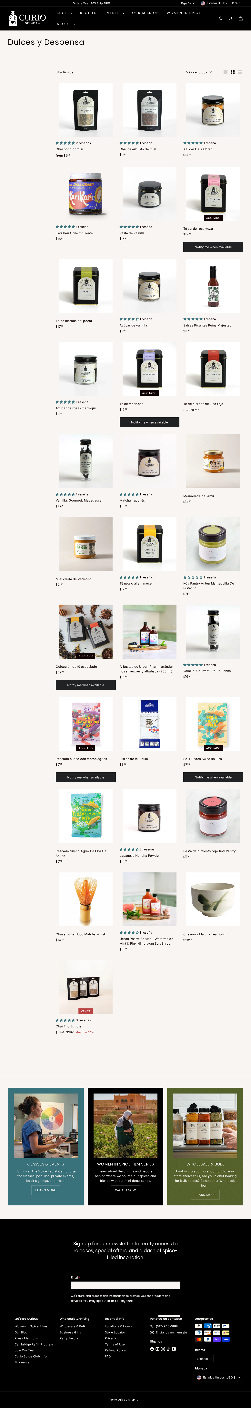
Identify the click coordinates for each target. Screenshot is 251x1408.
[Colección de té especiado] (85, 647)
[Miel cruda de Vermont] (85, 552)
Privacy (110, 1338)
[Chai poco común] (85, 121)
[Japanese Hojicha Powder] (149, 826)
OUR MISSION (145, 13)
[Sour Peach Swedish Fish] (213, 739)
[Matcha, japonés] (149, 471)
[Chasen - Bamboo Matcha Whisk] (85, 908)
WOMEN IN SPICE (184, 13)
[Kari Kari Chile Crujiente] (85, 204)
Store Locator (115, 1332)
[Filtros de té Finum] (149, 732)
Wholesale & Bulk (73, 1326)
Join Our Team (25, 1350)
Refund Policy (115, 1350)
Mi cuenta (22, 1362)
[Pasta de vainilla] (149, 204)
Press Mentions (26, 1338)
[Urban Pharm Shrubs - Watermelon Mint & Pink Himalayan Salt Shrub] (149, 912)
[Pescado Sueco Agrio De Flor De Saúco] (85, 826)
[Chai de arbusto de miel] (149, 120)
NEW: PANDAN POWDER (92, 3)
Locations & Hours (118, 1326)
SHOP (63, 13)
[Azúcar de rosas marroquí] (85, 379)
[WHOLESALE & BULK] (205, 1126)
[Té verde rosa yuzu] (213, 209)
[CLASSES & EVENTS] (46, 1126)
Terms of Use (115, 1344)
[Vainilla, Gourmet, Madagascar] (85, 471)
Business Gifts (70, 1332)
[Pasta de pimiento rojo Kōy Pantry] (213, 824)
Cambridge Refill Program (34, 1344)
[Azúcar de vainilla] (149, 296)
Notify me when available (213, 247)
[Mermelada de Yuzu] (213, 469)
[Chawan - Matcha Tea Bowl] (213, 908)
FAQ (108, 1356)
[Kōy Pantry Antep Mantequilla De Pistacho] (213, 557)
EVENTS (113, 13)
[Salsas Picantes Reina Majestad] (213, 296)
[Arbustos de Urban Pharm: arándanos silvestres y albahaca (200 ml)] (149, 642)
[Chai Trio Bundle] (85, 997)
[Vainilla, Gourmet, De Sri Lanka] (213, 642)
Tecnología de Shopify (123, 1399)
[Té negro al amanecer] (149, 554)
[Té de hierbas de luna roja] (213, 377)
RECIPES (88, 13)
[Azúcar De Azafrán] (213, 120)
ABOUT (64, 24)
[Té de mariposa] (149, 384)
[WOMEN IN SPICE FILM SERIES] (126, 1126)
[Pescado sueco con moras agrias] (85, 739)
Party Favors (69, 1338)
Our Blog (21, 1332)
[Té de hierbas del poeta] (85, 294)
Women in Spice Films (31, 1326)
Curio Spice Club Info (31, 1356)
